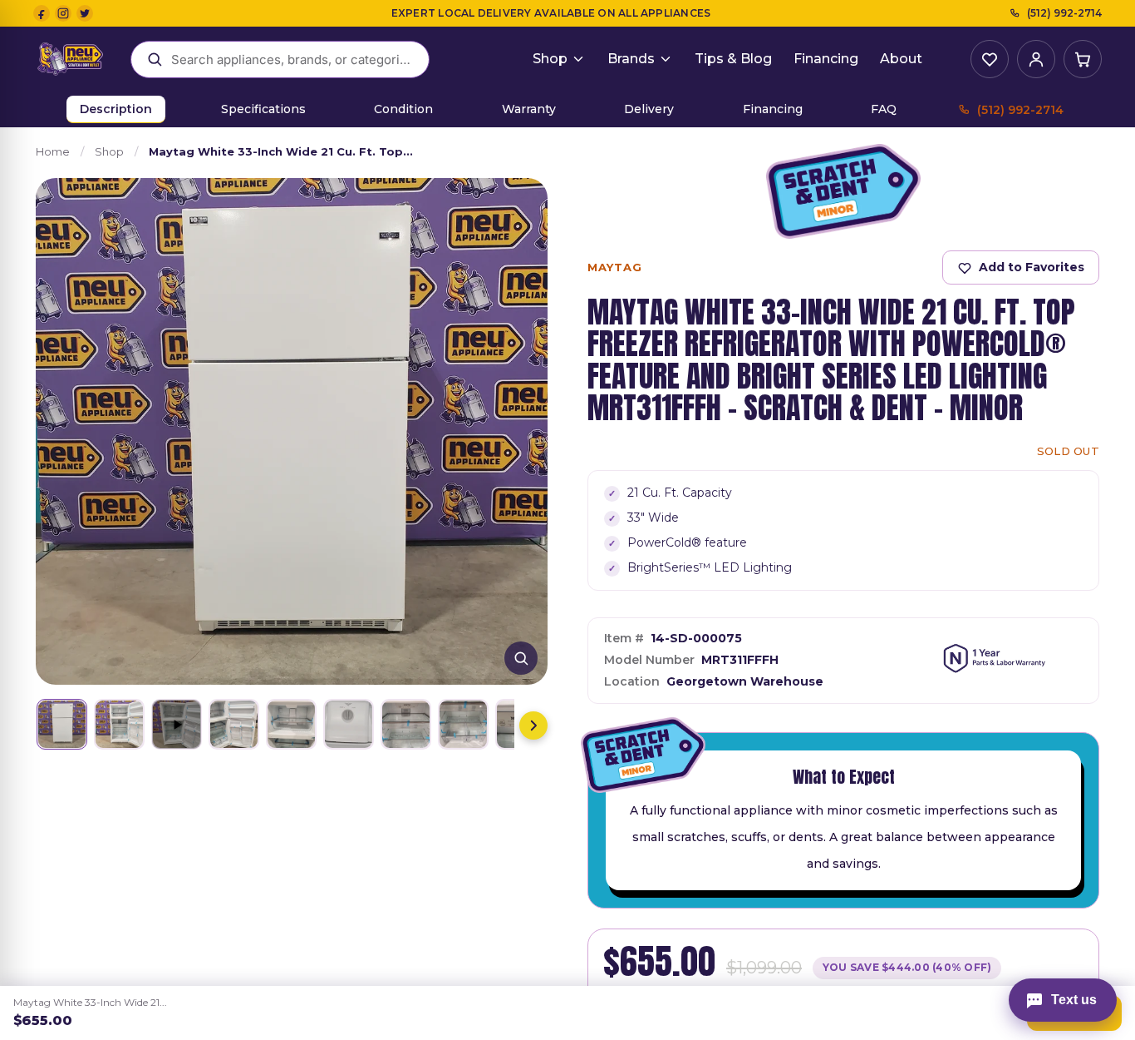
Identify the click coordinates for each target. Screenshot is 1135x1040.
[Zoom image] (521, 658)
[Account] (1036, 59)
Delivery (649, 109)
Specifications (263, 109)
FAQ (884, 109)
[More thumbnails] (533, 725)
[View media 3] (176, 724)
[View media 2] (119, 724)
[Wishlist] (989, 59)
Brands (631, 59)
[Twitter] (84, 13)
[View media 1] (62, 724)
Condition (403, 109)
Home (53, 151)
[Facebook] (41, 13)
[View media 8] (463, 724)
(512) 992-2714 (1064, 13)
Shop (550, 59)
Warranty (529, 109)
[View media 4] (234, 724)
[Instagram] (63, 13)
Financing (826, 59)
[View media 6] (348, 724)
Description (116, 109)
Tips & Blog (733, 59)
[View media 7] (406, 724)
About (901, 59)
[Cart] (1083, 59)
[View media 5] (291, 724)
